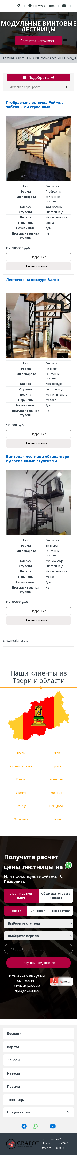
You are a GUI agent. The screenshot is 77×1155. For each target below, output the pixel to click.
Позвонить (14, 881)
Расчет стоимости (39, 266)
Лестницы (24, 58)
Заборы (13, 1060)
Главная (8, 58)
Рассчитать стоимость (38, 40)
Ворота (13, 1047)
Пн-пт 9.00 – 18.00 (44, 6)
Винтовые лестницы (49, 58)
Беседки (14, 1033)
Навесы (13, 1073)
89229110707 (53, 1147)
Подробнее (38, 257)
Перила (13, 1086)
